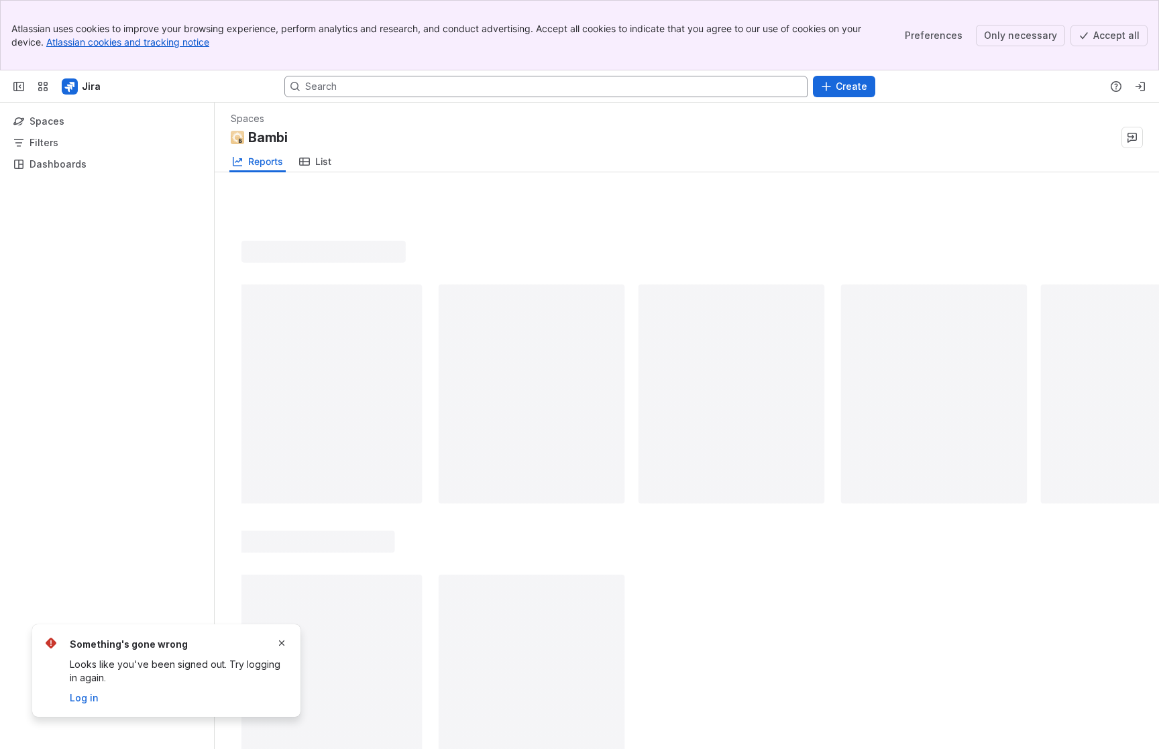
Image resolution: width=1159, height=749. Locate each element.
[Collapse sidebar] (19, 86)
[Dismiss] (282, 643)
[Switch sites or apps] (43, 86)
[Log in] (1140, 86)
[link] (315, 161)
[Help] (1116, 86)
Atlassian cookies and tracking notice (127, 42)
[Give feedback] (1132, 137)
